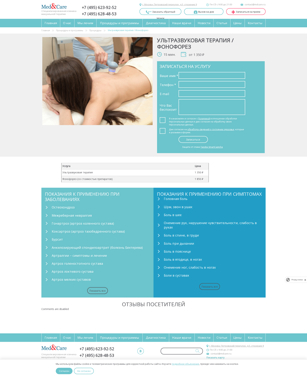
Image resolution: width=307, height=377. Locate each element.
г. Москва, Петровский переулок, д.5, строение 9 (169, 4)
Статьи (222, 23)
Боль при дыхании (179, 243)
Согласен (64, 371)
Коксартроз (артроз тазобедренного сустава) (88, 231)
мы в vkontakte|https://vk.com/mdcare (140, 351)
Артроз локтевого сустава (72, 271)
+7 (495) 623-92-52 (99, 7)
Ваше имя (169, 76)
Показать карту (215, 357)
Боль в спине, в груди (181, 235)
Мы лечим (85, 23)
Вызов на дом (206, 11)
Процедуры (95, 30)
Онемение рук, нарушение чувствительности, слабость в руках (210, 225)
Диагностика (156, 23)
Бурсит (57, 239)
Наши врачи (181, 23)
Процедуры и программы (119, 23)
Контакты (255, 23)
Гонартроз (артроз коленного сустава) (83, 223)
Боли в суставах (176, 275)
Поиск (197, 351)
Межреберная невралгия (72, 215)
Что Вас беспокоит (168, 107)
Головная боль (175, 199)
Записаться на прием (248, 11)
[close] (305, 279)
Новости (204, 23)
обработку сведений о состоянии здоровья (210, 129)
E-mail (164, 94)
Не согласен (84, 371)
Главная (51, 23)
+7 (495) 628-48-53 (99, 13)
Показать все (97, 290)
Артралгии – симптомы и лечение (79, 255)
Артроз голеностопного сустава (77, 263)
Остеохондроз (63, 207)
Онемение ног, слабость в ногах (190, 267)
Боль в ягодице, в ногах (183, 259)
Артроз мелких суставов (71, 279)
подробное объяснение (185, 363)
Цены (237, 23)
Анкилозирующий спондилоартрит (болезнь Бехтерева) (97, 247)
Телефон (168, 85)
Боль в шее (173, 215)
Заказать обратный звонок (163, 12)
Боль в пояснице (177, 251)
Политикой (204, 118)
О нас (67, 23)
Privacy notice (297, 280)
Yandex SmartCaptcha (212, 146)
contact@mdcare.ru (255, 4)
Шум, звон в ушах (178, 207)
